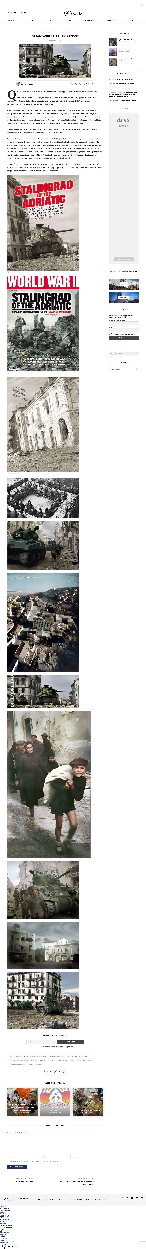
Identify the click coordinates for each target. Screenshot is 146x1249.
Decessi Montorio (6, 1227)
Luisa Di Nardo (27, 84)
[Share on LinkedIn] (83, 83)
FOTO (52, 20)
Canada (36, 32)
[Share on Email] (87, 83)
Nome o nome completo (117, 320)
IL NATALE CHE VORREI (24, 1181)
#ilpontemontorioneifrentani (78, 1056)
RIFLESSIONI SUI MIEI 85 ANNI (126, 100)
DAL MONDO (88, 20)
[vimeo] (18, 12)
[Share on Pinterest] (79, 83)
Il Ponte (73, 14)
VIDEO (69, 20)
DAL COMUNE (5, 1210)
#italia (42, 1060)
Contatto (134, 20)
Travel (74, 32)
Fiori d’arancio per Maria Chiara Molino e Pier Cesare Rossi (127, 41)
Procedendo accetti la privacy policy (56, 1046)
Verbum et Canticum (125, 49)
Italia (2, 1240)
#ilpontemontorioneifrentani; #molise (22, 1060)
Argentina (3, 1235)
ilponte (112, 83)
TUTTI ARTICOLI (6, 1208)
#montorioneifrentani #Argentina (20, 1064)
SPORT (2, 1222)
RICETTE (3, 1214)
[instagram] (12, 12)
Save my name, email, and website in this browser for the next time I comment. (34, 1161)
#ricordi (39, 1064)
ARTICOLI (11, 20)
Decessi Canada (6, 1225)
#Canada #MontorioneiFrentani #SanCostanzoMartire (27, 1056)
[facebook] (8, 12)
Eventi (32, 20)
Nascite (3, 1223)
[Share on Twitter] (75, 83)
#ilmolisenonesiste (57, 1056)
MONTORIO (65, 32)
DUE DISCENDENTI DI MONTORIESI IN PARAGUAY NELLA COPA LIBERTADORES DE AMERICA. (123, 94)
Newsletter (112, 20)
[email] (22, 12)
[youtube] (15, 12)
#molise (51, 1060)
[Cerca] (138, 12)
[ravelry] (25, 12)
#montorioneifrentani (84, 1060)
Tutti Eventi (4, 1220)
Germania (3, 1239)
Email (111, 327)
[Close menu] (142, 5)
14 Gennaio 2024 (55, 40)
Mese (2, 1212)
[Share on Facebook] (71, 83)
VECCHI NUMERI (6, 1216)
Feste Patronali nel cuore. (125, 83)
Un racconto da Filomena (125, 79)
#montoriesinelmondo (65, 1060)
